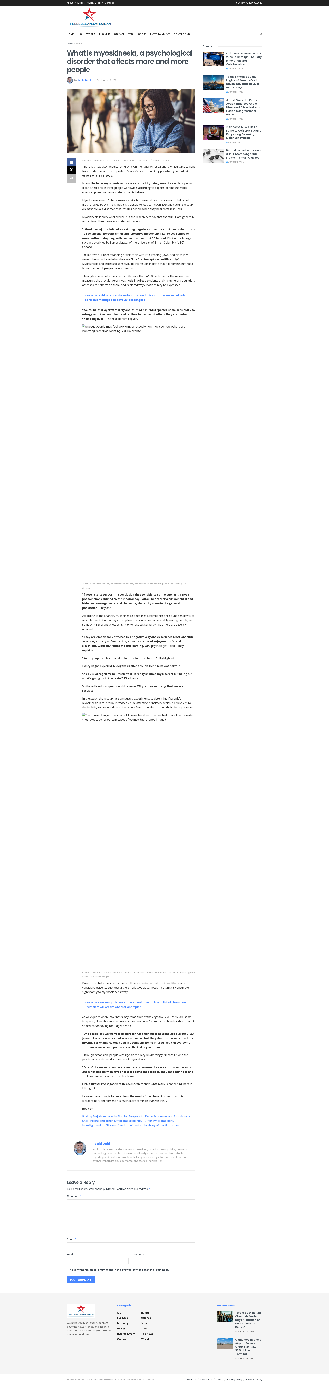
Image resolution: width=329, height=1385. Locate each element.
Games (121, 1339)
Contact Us (182, 34)
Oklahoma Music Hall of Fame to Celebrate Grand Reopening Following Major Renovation (243, 132)
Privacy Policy (234, 1379)
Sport (142, 34)
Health (145, 1312)
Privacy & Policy (95, 2)
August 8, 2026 (236, 119)
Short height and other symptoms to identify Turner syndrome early (128, 1121)
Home (70, 34)
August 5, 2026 (236, 92)
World (90, 34)
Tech (131, 34)
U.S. (80, 34)
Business (105, 34)
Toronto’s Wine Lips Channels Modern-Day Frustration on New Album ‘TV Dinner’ (248, 1320)
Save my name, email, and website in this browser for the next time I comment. (119, 1269)
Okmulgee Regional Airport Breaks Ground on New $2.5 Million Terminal (248, 1347)
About (70, 2)
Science (119, 34)
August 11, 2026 (236, 162)
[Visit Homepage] (89, 18)
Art (119, 1312)
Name (71, 1239)
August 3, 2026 (236, 68)
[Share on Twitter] (71, 170)
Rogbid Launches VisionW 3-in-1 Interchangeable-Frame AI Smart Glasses (243, 154)
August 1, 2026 (235, 142)
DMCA (220, 1379)
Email (71, 1254)
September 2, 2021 (107, 80)
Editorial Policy (254, 1379)
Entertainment (160, 34)
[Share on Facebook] (71, 162)
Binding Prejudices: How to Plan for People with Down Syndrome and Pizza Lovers (136, 1116)
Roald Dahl (84, 80)
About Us (192, 1379)
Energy (121, 1328)
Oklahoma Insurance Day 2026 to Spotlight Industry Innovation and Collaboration (244, 59)
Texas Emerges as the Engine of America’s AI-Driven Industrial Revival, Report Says (243, 82)
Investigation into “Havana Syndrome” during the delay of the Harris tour (130, 1125)
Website (139, 1254)
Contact (109, 2)
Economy (123, 1323)
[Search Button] (261, 34)
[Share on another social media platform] (71, 178)
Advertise (80, 2)
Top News (147, 1334)
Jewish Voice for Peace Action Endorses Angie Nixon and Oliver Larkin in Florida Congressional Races (243, 107)
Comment (74, 1196)
